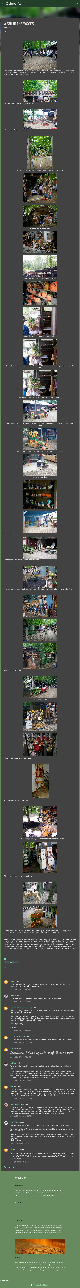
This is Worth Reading (21, 1220)
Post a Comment (10, 1167)
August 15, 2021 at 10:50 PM (21, 1098)
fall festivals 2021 (11, 962)
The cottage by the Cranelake (21, 1007)
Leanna (13, 995)
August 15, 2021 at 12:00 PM (21, 1043)
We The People (19, 1186)
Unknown (14, 1086)
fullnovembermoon (17, 1104)
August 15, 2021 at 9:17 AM (20, 1030)
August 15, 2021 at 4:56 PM (20, 1080)
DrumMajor (14, 1122)
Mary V (13, 981)
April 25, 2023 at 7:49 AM (19, 1162)
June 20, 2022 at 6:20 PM (19, 1143)
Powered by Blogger (41, 1285)
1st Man (13, 1063)
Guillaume (14, 1049)
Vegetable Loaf (19, 1258)
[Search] (77, 3)
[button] (5, 32)
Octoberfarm (15, 3)
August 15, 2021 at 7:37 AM (20, 1001)
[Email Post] (5, 959)
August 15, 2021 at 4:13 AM (20, 989)
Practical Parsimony (17, 1036)
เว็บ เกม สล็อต (15, 1150)
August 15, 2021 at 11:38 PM (21, 1116)
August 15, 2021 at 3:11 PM (20, 1057)
